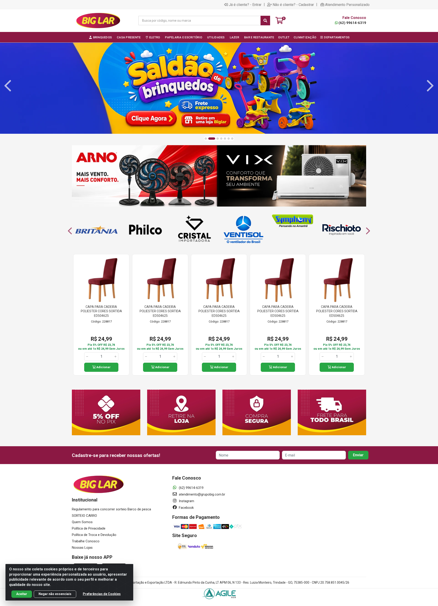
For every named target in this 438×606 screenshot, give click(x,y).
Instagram (186, 501)
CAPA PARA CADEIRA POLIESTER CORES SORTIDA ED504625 (101, 311)
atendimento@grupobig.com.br (201, 494)
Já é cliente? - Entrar (245, 4)
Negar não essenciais (55, 594)
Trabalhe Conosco (85, 541)
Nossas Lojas (82, 548)
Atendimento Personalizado (347, 4)
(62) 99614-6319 (352, 23)
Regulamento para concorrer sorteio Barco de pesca (111, 509)
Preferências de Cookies (102, 594)
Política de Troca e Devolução (94, 535)
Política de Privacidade (88, 528)
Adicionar (103, 367)
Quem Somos (82, 522)
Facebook (186, 508)
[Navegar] (7, 85)
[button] (206, 138)
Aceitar (21, 594)
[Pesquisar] (265, 20)
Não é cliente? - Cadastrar (293, 4)
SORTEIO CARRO (84, 516)
